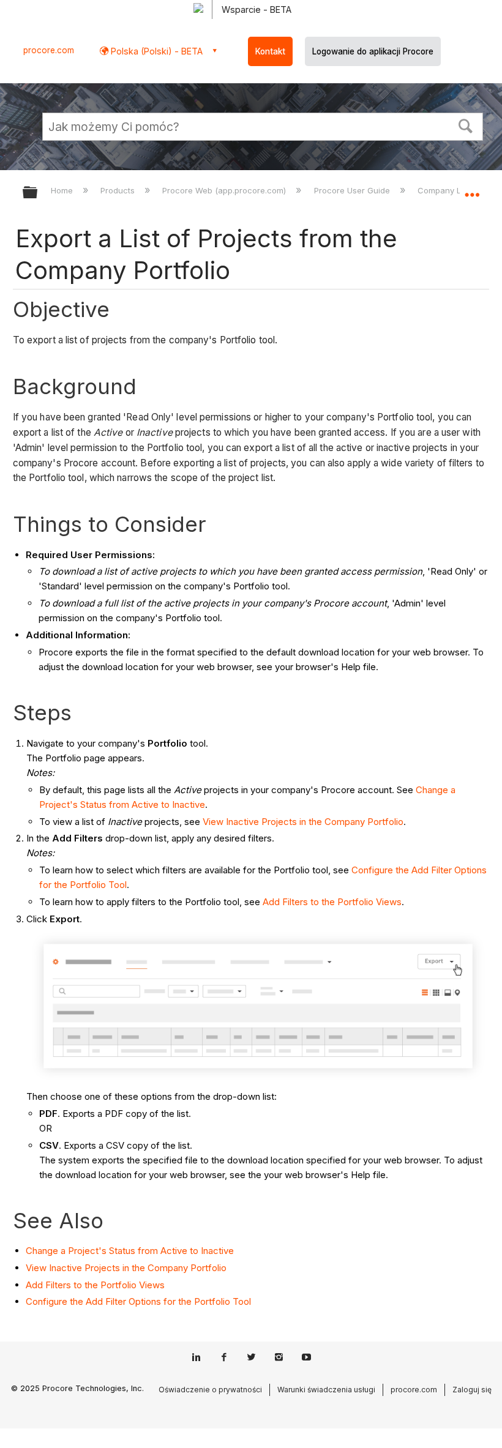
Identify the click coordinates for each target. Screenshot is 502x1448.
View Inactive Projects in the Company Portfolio (303, 821)
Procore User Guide (353, 190)
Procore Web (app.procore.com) (225, 190)
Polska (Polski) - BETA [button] (155, 51)
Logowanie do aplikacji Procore (372, 51)
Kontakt (270, 51)
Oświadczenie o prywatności (210, 1389)
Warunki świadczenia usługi (326, 1389)
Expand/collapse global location (472, 188)
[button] (466, 125)
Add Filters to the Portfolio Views (332, 902)
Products (118, 190)
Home (63, 190)
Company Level (448, 190)
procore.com (48, 50)
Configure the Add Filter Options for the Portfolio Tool (138, 1301)
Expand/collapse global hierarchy (38, 193)
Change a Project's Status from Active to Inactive (130, 1250)
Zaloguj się (472, 1389)
